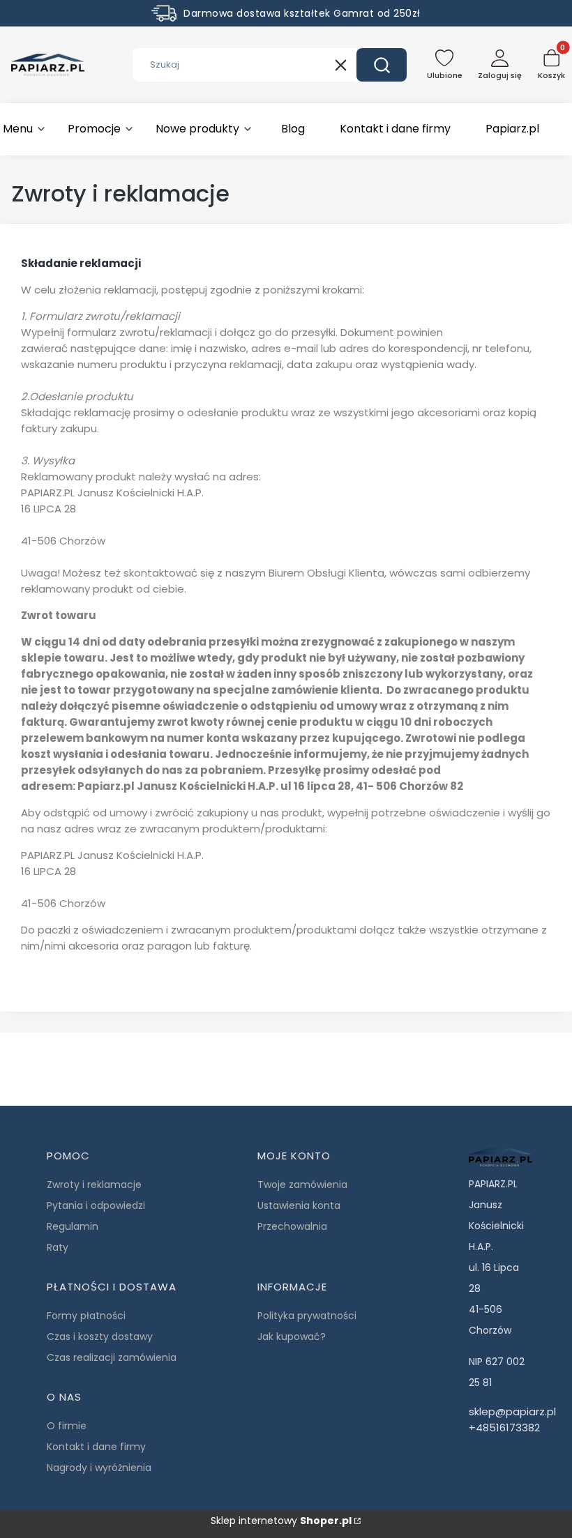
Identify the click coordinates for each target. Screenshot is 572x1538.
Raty (57, 1247)
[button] (381, 65)
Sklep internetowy (281, 1521)
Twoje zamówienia (302, 1184)
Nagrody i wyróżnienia (99, 1468)
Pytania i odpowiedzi (96, 1205)
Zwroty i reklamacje (94, 1184)
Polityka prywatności (306, 1316)
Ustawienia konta (298, 1205)
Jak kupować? (291, 1336)
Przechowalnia (292, 1226)
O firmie (66, 1426)
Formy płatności (86, 1316)
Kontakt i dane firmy (96, 1447)
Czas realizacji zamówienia (111, 1357)
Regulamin (72, 1226)
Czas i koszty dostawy (100, 1336)
